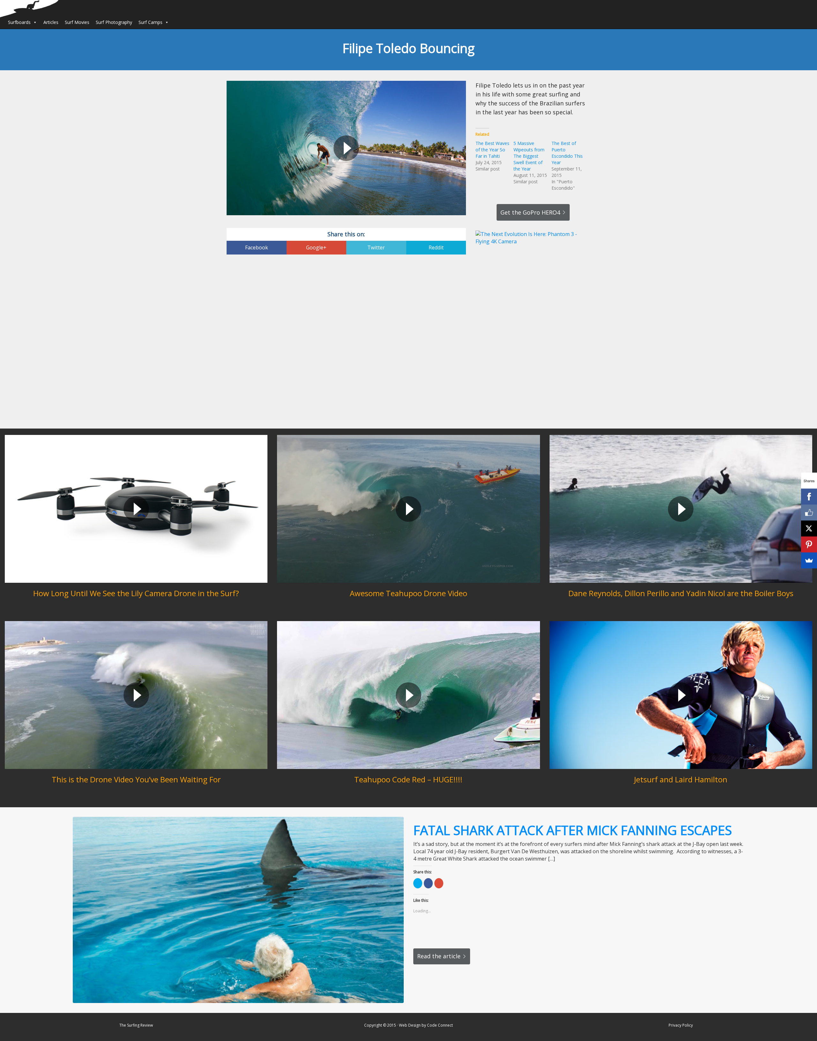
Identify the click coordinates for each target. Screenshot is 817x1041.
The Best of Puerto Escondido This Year (567, 152)
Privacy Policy (681, 1025)
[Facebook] (809, 497)
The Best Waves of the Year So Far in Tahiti (492, 149)
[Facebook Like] (809, 512)
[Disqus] (346, 342)
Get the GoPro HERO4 (530, 212)
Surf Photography (114, 22)
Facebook (256, 247)
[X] (809, 528)
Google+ (316, 247)
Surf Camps (150, 22)
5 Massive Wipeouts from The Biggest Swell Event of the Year (528, 156)
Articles (50, 22)
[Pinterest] (809, 544)
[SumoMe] (809, 560)
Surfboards (19, 22)
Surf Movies (77, 22)
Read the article (439, 956)
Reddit (436, 247)
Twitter (376, 247)
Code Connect (440, 1025)
